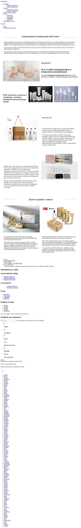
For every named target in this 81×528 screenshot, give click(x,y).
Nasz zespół (10, 16)
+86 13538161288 (8, 357)
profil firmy (10, 15)
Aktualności (10, 18)
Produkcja (6, 4)
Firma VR (9, 19)
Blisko (2, 360)
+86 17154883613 (8, 263)
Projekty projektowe (12, 11)
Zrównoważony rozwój (10, 12)
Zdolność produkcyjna (12, 5)
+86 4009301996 (17, 263)
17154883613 (7, 333)
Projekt (5, 8)
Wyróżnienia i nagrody (12, 9)
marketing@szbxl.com (9, 260)
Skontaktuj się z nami (9, 21)
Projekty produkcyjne (12, 7)
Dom (5, 26)
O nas (5, 14)
